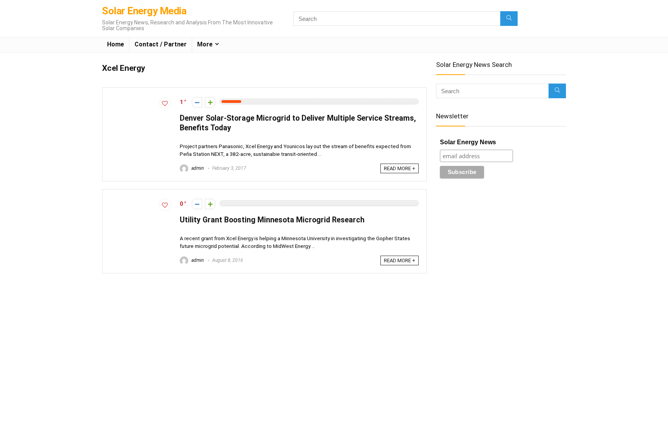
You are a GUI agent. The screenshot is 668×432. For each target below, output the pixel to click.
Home (115, 44)
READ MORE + (399, 168)
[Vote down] (197, 102)
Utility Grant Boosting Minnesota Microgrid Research (272, 219)
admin (197, 168)
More (205, 44)
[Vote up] (210, 102)
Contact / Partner (161, 44)
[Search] (509, 18)
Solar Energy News (468, 142)
